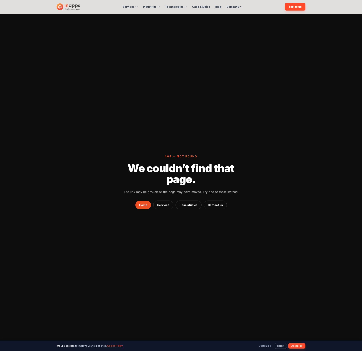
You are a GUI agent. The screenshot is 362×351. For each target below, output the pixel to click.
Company (232, 6)
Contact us (215, 205)
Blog (218, 6)
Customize (265, 345)
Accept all (296, 345)
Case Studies (201, 6)
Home (143, 205)
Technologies (174, 6)
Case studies (188, 205)
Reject (280, 345)
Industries (149, 6)
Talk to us (295, 6)
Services (128, 6)
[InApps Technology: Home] (68, 6)
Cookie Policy (115, 345)
